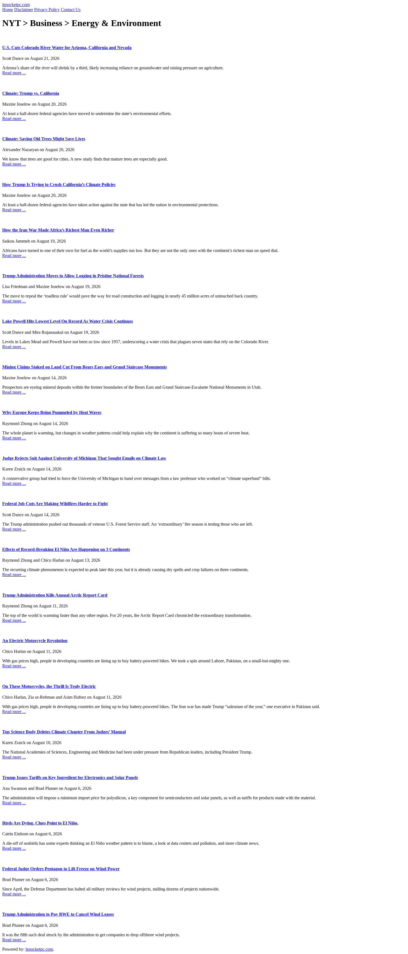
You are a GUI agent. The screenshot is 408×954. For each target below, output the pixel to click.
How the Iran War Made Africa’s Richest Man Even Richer (58, 230)
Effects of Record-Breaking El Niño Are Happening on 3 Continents (66, 549)
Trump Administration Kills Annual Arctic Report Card (54, 595)
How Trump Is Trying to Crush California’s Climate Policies (58, 184)
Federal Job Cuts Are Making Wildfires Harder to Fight (55, 503)
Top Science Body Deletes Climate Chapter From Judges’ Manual (64, 731)
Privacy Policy (47, 9)
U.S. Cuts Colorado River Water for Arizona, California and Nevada (67, 47)
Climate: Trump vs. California (30, 93)
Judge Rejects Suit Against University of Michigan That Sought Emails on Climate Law (84, 458)
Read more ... (14, 72)
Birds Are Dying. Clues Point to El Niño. (40, 823)
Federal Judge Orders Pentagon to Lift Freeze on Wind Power (61, 868)
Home (7, 9)
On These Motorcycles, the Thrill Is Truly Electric (49, 686)
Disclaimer (23, 9)
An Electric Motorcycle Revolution (34, 640)
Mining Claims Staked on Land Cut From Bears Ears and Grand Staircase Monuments (84, 367)
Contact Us (70, 9)
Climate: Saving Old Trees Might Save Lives (43, 138)
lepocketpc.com (16, 4)
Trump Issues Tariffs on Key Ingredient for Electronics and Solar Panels (70, 777)
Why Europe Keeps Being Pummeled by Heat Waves (51, 412)
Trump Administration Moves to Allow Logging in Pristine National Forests (73, 275)
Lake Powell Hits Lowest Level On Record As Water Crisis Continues (67, 321)
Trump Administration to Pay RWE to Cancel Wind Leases (58, 914)
